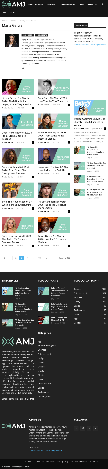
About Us (28, 461)
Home (30, 4)
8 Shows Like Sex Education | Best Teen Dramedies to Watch (95, 179)
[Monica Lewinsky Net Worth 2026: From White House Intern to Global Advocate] (54, 121)
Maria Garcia (7, 108)
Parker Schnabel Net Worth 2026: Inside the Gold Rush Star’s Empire (52, 204)
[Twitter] (95, 428)
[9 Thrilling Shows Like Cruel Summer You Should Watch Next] (79, 192)
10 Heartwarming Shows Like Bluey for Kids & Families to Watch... (89, 121)
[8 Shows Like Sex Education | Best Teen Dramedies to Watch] (79, 179)
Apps (40, 341)
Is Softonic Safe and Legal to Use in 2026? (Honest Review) (59, 306)
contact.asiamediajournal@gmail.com (28, 398)
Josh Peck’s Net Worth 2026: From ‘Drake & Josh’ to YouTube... (17, 135)
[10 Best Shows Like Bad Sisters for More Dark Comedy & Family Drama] (79, 166)
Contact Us (91, 4)
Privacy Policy (63, 461)
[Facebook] (76, 428)
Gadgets (39, 4)
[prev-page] (4, 258)
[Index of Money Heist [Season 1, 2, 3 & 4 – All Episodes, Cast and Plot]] (43, 320)
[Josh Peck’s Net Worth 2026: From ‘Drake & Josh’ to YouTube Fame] (18, 121)
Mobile (41, 375)
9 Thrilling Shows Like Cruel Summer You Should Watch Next (95, 192)
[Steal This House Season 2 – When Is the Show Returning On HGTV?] (18, 190)
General (41, 366)
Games (41, 362)
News (40, 379)
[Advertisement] (90, 74)
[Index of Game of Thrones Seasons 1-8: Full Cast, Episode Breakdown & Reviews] (43, 291)
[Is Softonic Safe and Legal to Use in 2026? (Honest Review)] (43, 307)
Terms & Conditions (79, 461)
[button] (102, 4)
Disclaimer (50, 461)
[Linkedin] (24, 68)
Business (42, 349)
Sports (80, 4)
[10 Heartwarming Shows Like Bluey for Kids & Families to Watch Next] (90, 107)
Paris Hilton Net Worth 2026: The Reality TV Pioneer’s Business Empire (17, 239)
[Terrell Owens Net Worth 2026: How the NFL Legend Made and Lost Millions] (54, 225)
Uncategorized (44, 396)
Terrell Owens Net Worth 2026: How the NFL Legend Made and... (52, 239)
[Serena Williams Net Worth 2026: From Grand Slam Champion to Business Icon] (18, 156)
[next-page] (46, 258)
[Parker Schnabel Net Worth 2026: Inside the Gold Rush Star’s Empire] (54, 190)
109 (39, 258)
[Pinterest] (89, 428)
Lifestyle (42, 371)
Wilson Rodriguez (81, 128)
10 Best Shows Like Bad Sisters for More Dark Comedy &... (96, 165)
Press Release (44, 383)
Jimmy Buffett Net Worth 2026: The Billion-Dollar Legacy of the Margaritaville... (17, 101)
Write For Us (9, 13)
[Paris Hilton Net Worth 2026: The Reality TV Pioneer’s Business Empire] (18, 225)
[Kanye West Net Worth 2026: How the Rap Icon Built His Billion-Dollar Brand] (54, 156)
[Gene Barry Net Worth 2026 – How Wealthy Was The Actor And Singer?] (54, 87)
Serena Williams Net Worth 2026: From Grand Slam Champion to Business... (16, 170)
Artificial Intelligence (47, 345)
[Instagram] (82, 428)
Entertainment (68, 4)
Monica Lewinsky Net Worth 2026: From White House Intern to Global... (52, 135)
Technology (51, 4)
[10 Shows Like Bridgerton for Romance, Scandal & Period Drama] (79, 150)
